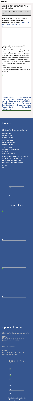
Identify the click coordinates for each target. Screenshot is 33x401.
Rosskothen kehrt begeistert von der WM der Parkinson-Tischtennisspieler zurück (24, 102)
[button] (6, 1)
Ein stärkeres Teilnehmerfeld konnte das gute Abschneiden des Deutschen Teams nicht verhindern (9, 103)
